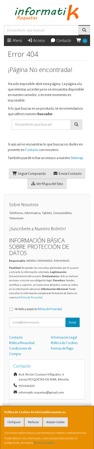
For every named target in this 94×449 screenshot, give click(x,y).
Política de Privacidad (30, 297)
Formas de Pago (62, 348)
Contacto (63, 40)
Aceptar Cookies (55, 422)
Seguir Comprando (31, 174)
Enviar (72, 322)
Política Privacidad (21, 343)
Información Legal (64, 337)
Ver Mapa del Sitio (49, 184)
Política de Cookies (44, 442)
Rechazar (33, 422)
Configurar (14, 422)
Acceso (38, 40)
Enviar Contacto (70, 174)
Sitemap (77, 158)
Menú (17, 40)
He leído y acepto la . (39, 309)
